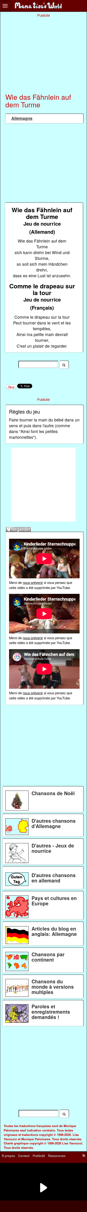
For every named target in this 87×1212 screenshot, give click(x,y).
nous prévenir (33, 582)
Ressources (56, 1155)
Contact (23, 1155)
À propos (8, 1155)
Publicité (39, 1155)
